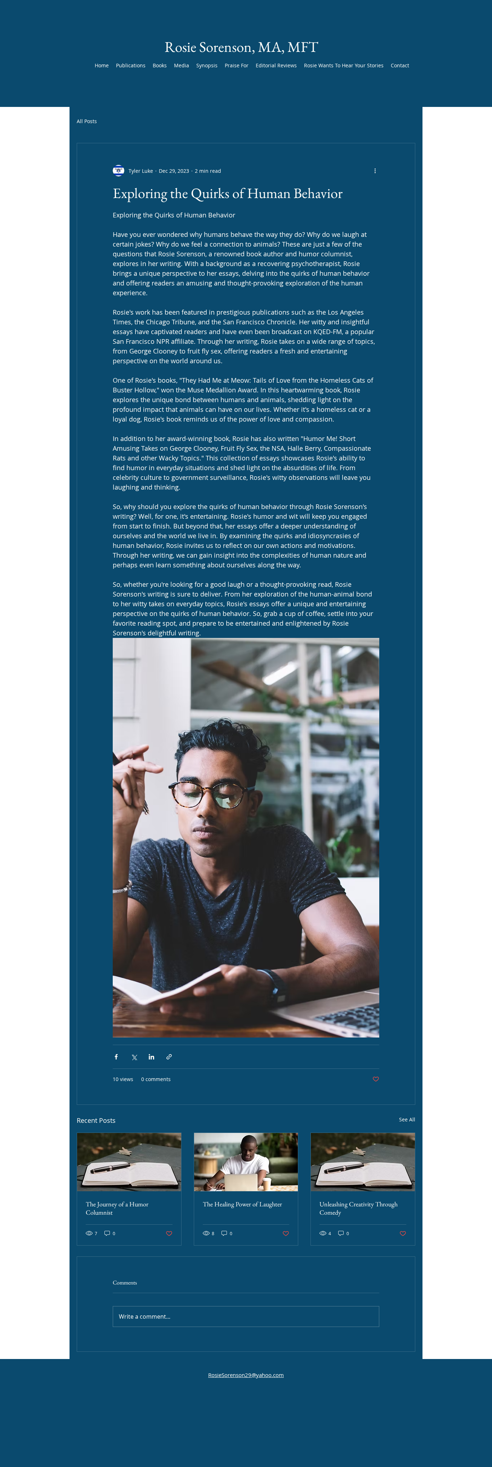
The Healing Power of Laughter (242, 1204)
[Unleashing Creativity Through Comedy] (363, 1162)
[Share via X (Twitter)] (133, 1056)
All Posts (87, 121)
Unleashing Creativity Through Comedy (358, 1208)
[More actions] (375, 170)
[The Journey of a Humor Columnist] (129, 1162)
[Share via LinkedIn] (151, 1056)
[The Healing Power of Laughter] (246, 1162)
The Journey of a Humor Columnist (117, 1208)
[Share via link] (169, 1056)
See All (407, 1119)
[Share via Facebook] (116, 1056)
